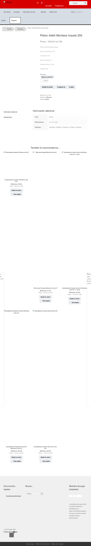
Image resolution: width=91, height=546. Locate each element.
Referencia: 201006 (16, 450)
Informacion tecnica (29, 12)
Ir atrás (71, 87)
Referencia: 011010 (45, 290)
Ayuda (4, 20)
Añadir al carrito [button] (16, 190)
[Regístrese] (59, 3)
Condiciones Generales (13, 496)
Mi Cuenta (7, 12)
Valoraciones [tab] (8, 117)
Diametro (43, 74)
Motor (47, 99)
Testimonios (53, 12)
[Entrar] (48, 3)
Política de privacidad (10, 532)
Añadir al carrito (47, 87)
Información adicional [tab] (10, 112)
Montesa (20, 29)
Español (14, 20)
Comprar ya (61, 87)
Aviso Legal (30, 544)
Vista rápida (17, 194)
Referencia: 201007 (45, 450)
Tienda (9, 29)
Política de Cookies (57, 544)
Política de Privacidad (42, 544)
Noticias (43, 12)
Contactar (17, 12)
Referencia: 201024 (74, 291)
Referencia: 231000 (16, 183)
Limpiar (45, 80)
